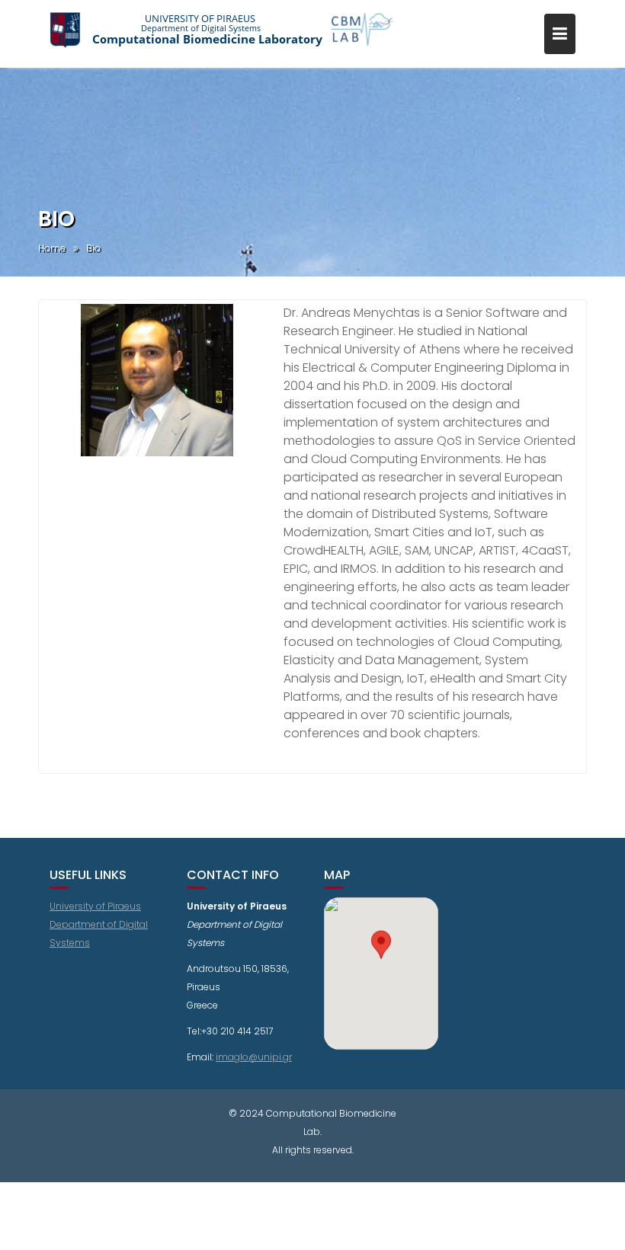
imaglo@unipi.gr (254, 1056)
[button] (381, 959)
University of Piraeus (95, 906)
